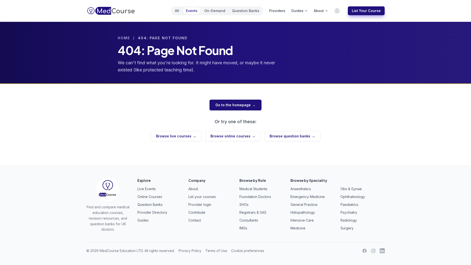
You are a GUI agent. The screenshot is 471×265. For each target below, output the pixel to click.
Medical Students (253, 189)
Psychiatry (348, 212)
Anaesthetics (300, 189)
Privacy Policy (190, 251)
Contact (194, 220)
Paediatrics (349, 204)
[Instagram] (373, 250)
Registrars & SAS (252, 212)
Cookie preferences (247, 251)
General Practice (303, 204)
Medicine (297, 228)
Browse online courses (232, 136)
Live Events (146, 189)
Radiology (348, 220)
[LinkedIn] (382, 250)
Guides (297, 11)
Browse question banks (292, 136)
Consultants (248, 220)
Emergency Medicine (307, 197)
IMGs (243, 228)
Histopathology (302, 212)
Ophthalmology (352, 197)
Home (124, 38)
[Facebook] (364, 250)
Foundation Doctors (255, 197)
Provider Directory (152, 212)
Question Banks (245, 11)
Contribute (196, 212)
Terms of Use (216, 251)
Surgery (346, 228)
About (319, 11)
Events (191, 11)
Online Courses (149, 197)
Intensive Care (302, 220)
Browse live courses (176, 136)
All (177, 11)
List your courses (202, 197)
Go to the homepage (235, 105)
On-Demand (214, 11)
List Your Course (366, 11)
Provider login (199, 204)
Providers (277, 11)
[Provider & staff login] (337, 11)
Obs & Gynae (351, 189)
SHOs (244, 204)
